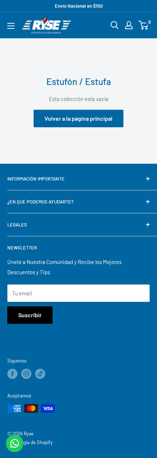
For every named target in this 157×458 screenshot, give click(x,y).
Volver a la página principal (78, 118)
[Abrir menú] (11, 26)
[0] (143, 25)
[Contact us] (14, 443)
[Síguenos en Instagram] (26, 374)
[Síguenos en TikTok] (40, 374)
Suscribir (30, 314)
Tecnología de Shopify (30, 442)
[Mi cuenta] (129, 25)
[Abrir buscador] (115, 25)
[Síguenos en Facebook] (12, 374)
